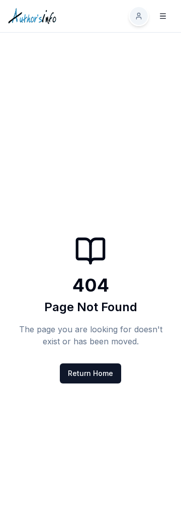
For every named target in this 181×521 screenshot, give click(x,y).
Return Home (90, 373)
